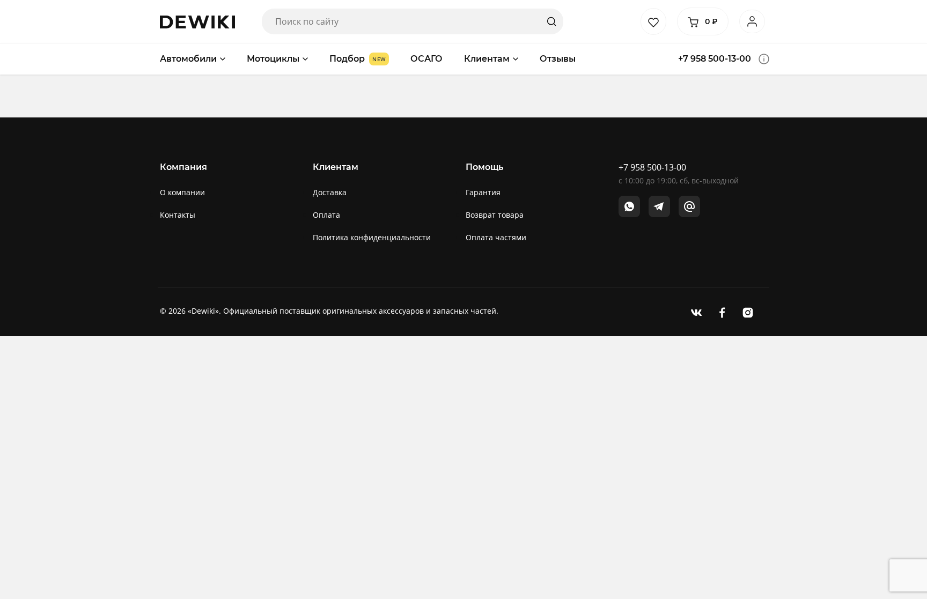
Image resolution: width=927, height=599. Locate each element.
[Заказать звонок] (764, 59)
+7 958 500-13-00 (714, 59)
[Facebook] (722, 312)
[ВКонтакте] (696, 312)
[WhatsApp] (629, 206)
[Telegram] (659, 206)
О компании (182, 192)
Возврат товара (495, 215)
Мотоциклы (273, 59)
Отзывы (558, 59)
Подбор (347, 59)
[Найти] (551, 21)
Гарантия (483, 192)
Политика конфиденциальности (372, 237)
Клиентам (487, 59)
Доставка (330, 192)
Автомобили (188, 59)
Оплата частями (496, 237)
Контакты (177, 215)
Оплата (326, 215)
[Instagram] (747, 312)
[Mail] (689, 206)
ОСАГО (426, 59)
